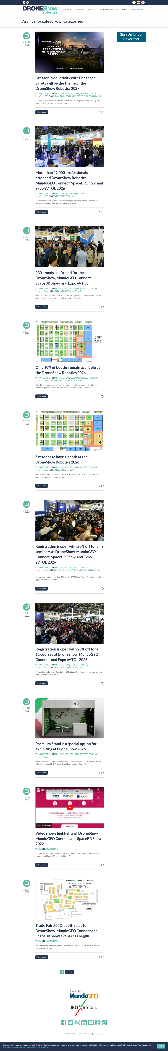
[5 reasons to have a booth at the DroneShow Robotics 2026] (69, 431)
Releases (84, 94)
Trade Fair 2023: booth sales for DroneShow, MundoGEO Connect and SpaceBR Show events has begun (66, 930)
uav (100, 96)
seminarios (93, 96)
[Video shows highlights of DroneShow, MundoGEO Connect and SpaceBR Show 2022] (69, 807)
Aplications (59, 94)
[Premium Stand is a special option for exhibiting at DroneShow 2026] (69, 718)
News (67, 94)
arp (54, 570)
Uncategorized (41, 96)
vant (99, 570)
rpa (71, 570)
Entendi (161, 1046)
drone (62, 96)
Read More (41, 112)
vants (38, 573)
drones (80, 96)
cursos (56, 96)
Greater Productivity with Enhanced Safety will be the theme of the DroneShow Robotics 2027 (65, 83)
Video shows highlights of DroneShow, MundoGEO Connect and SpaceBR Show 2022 (68, 838)
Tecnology (93, 94)
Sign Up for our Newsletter (131, 36)
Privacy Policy (98, 1034)
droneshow (64, 291)
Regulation (74, 94)
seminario (78, 570)
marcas (78, 291)
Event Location (86, 1034)
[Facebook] (27, 2)
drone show (71, 96)
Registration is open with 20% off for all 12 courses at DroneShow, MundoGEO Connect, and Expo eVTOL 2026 (68, 654)
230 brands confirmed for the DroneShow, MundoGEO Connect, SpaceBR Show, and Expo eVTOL (63, 277)
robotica (80, 380)
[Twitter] (24, 2)
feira (86, 96)
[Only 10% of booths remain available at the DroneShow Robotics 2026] (69, 341)
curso (55, 667)
